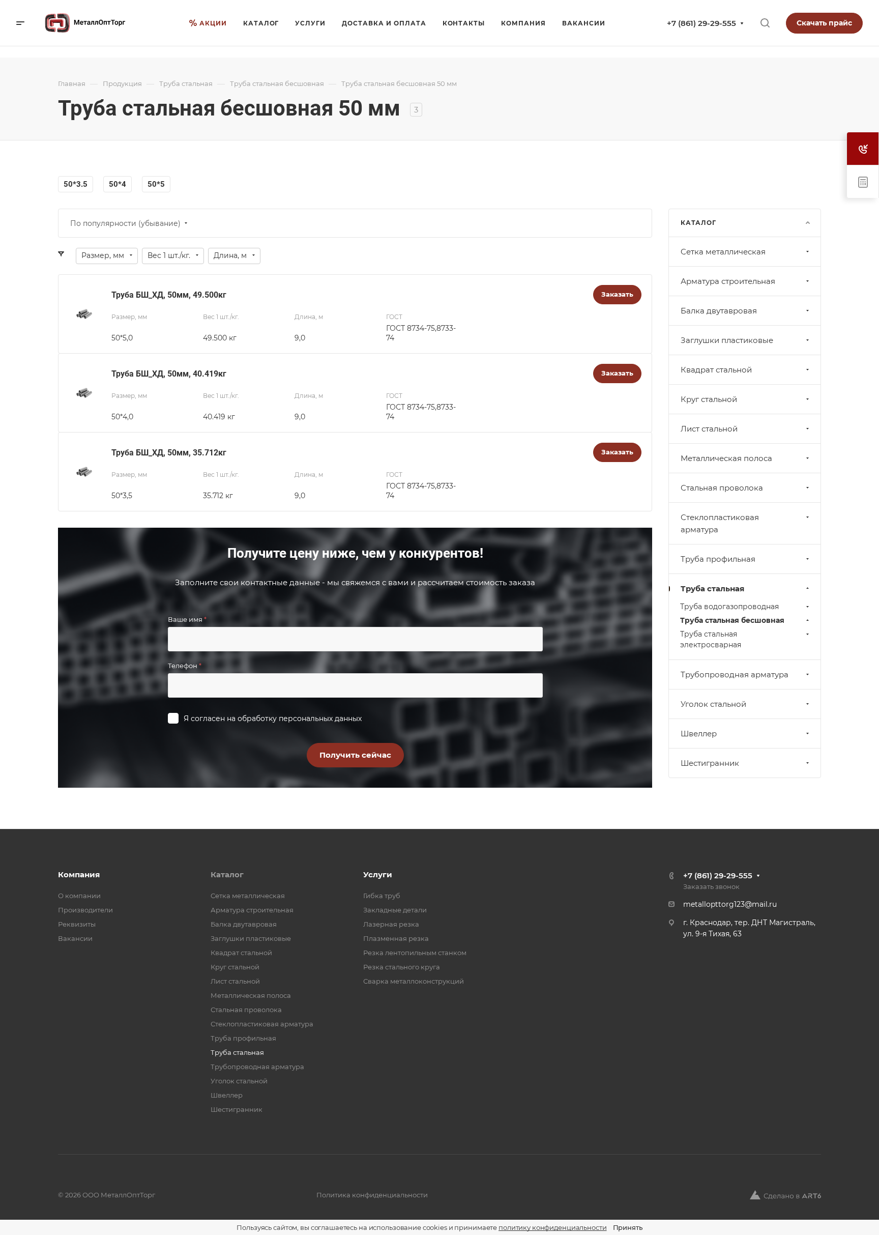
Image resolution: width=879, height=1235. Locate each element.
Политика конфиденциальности (372, 1195)
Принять (627, 1227)
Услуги (377, 874)
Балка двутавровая (719, 310)
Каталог (227, 874)
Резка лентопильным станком (414, 953)
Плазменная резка (396, 938)
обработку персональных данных (300, 718)
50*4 (117, 184)
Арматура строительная (728, 281)
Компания (79, 874)
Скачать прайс (824, 22)
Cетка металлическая (723, 251)
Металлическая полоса (726, 458)
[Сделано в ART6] (785, 1195)
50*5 (156, 184)
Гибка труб (381, 896)
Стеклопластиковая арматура (720, 523)
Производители (85, 910)
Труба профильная (718, 559)
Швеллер (699, 733)
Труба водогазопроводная (729, 606)
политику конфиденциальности (553, 1227)
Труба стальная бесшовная (732, 620)
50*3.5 (75, 184)
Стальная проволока (722, 488)
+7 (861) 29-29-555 (701, 23)
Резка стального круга (401, 967)
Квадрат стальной (716, 370)
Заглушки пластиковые (727, 340)
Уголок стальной (713, 704)
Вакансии (75, 938)
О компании (79, 896)
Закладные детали (395, 910)
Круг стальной (709, 399)
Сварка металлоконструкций (413, 981)
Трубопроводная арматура (734, 674)
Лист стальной (709, 429)
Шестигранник (710, 763)
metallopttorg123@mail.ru (730, 904)
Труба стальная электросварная (710, 639)
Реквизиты (77, 924)
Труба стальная (712, 588)
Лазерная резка (391, 924)
